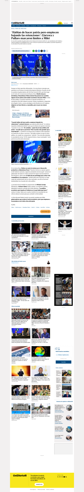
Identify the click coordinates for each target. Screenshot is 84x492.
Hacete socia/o (60, 23)
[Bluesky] (39, 51)
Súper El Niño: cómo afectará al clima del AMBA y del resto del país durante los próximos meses (58, 380)
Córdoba (37, 207)
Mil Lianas (39, 25)
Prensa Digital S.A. (33, 489)
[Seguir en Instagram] (62, 476)
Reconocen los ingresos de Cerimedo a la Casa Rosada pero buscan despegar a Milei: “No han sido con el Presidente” (21, 300)
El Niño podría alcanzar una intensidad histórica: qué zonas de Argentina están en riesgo (40, 359)
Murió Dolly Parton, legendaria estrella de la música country (65, 229)
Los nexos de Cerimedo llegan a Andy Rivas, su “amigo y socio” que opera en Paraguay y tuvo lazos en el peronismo (41, 379)
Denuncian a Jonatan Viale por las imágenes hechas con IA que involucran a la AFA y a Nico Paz (40, 341)
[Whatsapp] (33, 51)
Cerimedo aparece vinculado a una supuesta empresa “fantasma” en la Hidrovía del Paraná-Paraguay (20, 398)
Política (13, 25)
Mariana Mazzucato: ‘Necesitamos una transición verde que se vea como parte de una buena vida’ (58, 373)
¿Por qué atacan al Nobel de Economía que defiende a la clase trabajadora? (20, 236)
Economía (18, 25)
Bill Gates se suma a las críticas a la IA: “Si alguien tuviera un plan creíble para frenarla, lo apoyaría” (20, 378)
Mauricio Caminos (35, 382)
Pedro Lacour (14, 82)
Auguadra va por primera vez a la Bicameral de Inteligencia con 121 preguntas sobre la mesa (40, 299)
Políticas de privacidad (41, 489)
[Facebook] (36, 51)
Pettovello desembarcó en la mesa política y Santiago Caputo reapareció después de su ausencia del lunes (40, 280)
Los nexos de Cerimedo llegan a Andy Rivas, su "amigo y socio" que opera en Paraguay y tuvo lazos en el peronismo (64, 177)
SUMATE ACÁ (39, 484)
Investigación (33, 25)
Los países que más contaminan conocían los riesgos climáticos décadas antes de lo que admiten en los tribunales (58, 394)
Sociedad (23, 25)
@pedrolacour (15, 85)
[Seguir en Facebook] (59, 476)
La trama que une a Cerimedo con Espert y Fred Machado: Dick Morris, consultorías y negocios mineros (41, 398)
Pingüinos (69, 1)
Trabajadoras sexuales (65, 1)
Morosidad (55, 1)
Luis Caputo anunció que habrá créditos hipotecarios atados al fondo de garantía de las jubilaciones (21, 341)
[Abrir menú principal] (72, 22)
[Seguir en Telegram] (60, 476)
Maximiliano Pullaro (26, 207)
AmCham (48, 207)
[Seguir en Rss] (66, 476)
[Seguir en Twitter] (57, 476)
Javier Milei (46, 1)
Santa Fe (33, 207)
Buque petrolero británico (41, 1)
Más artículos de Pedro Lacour (19, 261)
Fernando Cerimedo (34, 1)
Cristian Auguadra (51, 1)
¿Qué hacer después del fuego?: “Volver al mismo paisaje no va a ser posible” (58, 387)
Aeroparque (59, 1)
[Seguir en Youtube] (64, 476)
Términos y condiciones (50, 489)
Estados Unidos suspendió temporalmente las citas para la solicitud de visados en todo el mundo (20, 360)
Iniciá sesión (66, 23)
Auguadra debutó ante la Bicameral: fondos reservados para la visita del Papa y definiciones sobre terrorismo (21, 280)
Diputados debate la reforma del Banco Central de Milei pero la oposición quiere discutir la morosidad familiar (20, 322)
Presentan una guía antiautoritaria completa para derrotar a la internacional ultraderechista (40, 236)
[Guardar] (47, 51)
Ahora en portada (16, 306)
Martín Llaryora (18, 207)
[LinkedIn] (44, 51)
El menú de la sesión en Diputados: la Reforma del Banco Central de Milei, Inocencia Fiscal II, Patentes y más (41, 322)
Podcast (44, 25)
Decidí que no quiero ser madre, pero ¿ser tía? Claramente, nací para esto (41, 416)
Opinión (27, 25)
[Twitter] (42, 51)
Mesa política (20, 1)
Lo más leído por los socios (18, 220)
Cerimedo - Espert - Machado (27, 1)
